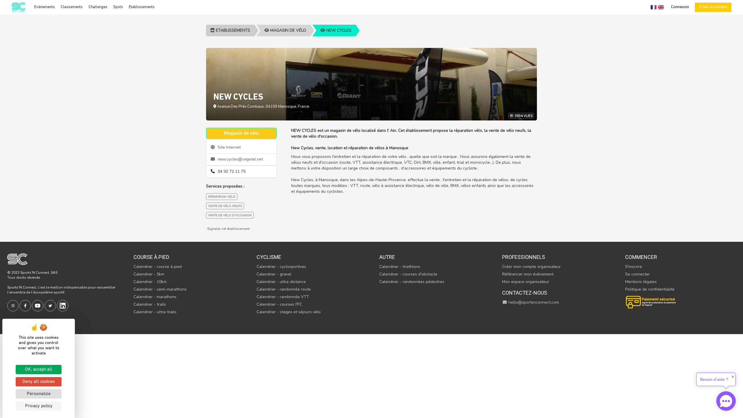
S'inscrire (633, 266)
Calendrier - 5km (149, 274)
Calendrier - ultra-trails (155, 312)
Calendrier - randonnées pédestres (411, 281)
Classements (72, 7)
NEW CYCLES (338, 30)
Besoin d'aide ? (714, 379)
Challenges (98, 7)
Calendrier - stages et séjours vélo (289, 312)
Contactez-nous (524, 293)
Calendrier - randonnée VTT (283, 297)
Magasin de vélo (287, 30)
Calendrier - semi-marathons (160, 289)
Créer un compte (713, 7)
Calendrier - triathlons (399, 266)
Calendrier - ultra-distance (281, 281)
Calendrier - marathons (155, 297)
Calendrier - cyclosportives (281, 266)
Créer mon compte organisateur (531, 266)
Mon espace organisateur (525, 281)
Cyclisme (269, 257)
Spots (118, 7)
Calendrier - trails (150, 304)
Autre (387, 257)
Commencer (641, 257)
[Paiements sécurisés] (651, 301)
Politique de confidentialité (650, 289)
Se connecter (637, 274)
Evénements (44, 7)
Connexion (680, 7)
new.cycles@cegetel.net (240, 159)
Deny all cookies (38, 381)
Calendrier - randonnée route (284, 289)
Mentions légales (641, 281)
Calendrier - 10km (150, 281)
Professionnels (523, 257)
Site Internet (229, 147)
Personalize (39, 394)
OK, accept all (38, 369)
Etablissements (142, 7)
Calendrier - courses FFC (279, 304)
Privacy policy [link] (39, 406)
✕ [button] (733, 376)
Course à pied (151, 257)
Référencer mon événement (527, 274)
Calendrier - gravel (274, 274)
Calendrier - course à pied (158, 266)
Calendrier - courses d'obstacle (408, 274)
